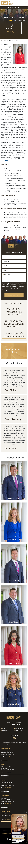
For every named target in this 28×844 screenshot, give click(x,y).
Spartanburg (5, 796)
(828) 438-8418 (8, 787)
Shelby (3, 764)
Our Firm (4, 730)
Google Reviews (22, 742)
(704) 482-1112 (8, 772)
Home (3, 728)
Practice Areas (19, 728)
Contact (17, 732)
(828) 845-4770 (8, 819)
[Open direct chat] (24, 812)
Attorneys (5, 40)
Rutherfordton (5, 749)
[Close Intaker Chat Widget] (27, 812)
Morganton (4, 780)
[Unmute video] (19, 826)
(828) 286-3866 (8, 756)
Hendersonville (5, 811)
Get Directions (5, 760)
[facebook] (13, 738)
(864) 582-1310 (8, 803)
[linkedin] (15, 738)
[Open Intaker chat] (13, 843)
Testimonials (18, 730)
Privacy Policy (6, 833)
